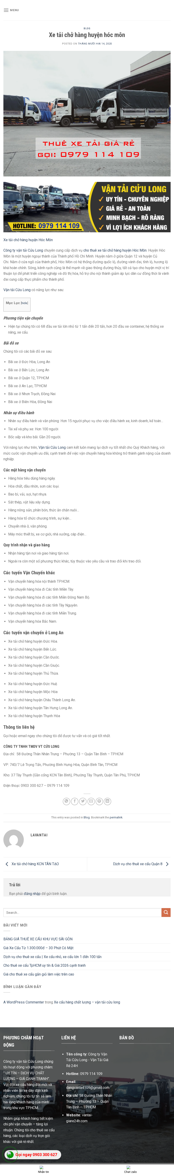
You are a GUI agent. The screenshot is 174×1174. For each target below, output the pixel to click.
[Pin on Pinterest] (99, 801)
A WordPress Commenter (23, 1002)
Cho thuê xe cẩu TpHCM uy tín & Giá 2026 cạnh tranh (44, 965)
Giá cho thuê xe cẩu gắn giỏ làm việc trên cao (38, 974)
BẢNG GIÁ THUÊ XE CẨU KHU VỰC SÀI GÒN (37, 939)
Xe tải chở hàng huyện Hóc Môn (28, 240)
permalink (116, 817)
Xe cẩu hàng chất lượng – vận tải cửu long (87, 1002)
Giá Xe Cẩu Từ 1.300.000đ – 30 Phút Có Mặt (38, 948)
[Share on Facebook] (74, 801)
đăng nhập (32, 894)
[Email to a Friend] (91, 801)
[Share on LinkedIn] (107, 801)
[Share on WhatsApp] (66, 801)
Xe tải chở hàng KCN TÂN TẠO (35, 864)
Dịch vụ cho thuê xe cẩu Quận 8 (138, 864)
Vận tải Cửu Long (17, 290)
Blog (87, 28)
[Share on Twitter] (83, 801)
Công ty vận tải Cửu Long (23, 250)
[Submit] (166, 912)
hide (24, 303)
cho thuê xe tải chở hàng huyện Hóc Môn (115, 250)
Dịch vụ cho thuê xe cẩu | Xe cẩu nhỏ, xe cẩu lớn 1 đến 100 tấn (52, 957)
